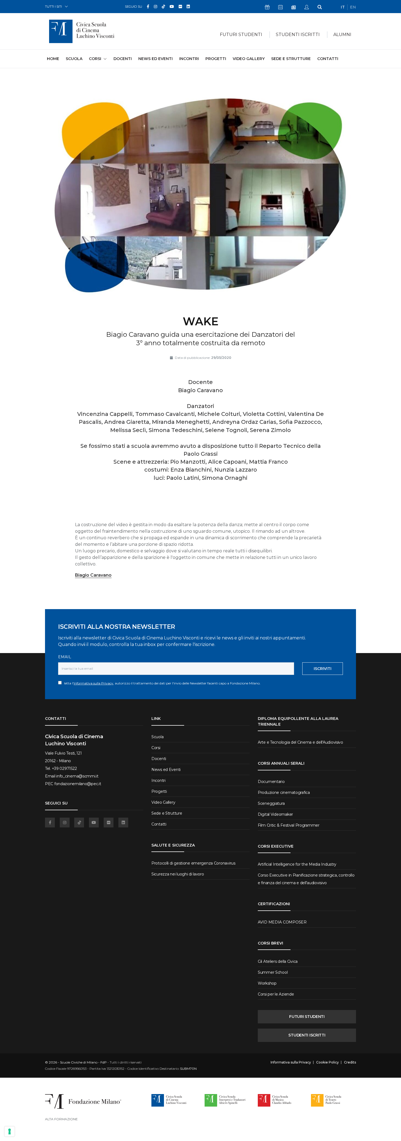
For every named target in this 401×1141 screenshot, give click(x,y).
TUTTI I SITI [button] (53, 6)
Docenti (122, 58)
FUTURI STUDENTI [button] (241, 34)
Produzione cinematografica (284, 792)
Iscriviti (322, 668)
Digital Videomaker (275, 814)
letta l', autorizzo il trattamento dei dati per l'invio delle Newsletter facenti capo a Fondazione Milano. (161, 683)
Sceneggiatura (271, 803)
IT (343, 7)
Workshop (267, 983)
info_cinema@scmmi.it (77, 776)
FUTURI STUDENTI (307, 1016)
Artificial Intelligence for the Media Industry (297, 864)
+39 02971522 (64, 768)
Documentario (271, 781)
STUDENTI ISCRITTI (306, 1035)
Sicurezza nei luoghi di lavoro (177, 874)
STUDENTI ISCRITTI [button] (298, 34)
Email (64, 656)
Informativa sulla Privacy (93, 683)
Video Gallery (249, 58)
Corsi (155, 747)
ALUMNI (342, 34)
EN (353, 7)
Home (53, 58)
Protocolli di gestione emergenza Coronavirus (193, 863)
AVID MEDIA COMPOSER (282, 922)
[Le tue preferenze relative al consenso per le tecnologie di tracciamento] (9, 1131)
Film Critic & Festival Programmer (288, 825)
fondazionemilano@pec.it (77, 783)
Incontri (189, 58)
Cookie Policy (327, 1062)
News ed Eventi (155, 58)
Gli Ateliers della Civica (278, 961)
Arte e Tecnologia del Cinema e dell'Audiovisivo (300, 742)
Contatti (327, 58)
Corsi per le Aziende (276, 994)
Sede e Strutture (291, 58)
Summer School (273, 972)
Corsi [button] (95, 58)
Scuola (74, 58)
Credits (350, 1062)
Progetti (215, 58)
